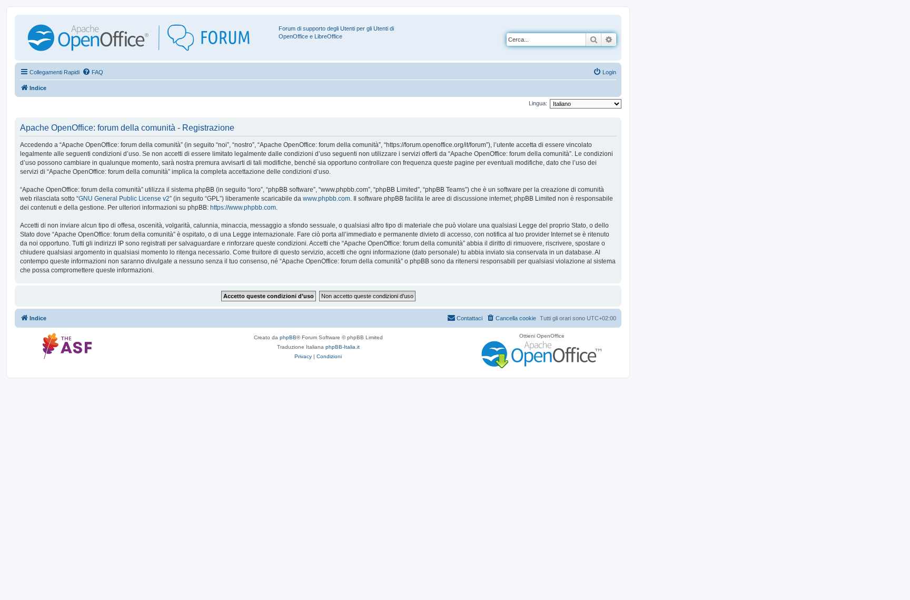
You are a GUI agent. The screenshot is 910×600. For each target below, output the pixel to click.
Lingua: (538, 103)
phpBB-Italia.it (342, 347)
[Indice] (148, 37)
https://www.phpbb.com (243, 207)
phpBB (288, 337)
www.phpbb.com (326, 198)
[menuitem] (92, 72)
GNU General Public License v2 (124, 198)
